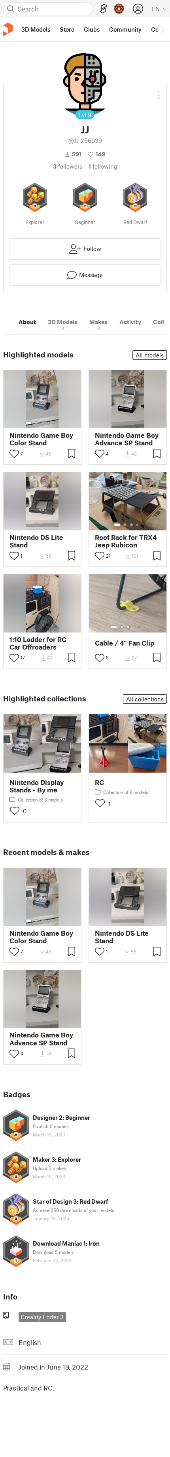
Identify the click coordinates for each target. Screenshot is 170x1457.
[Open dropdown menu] (159, 92)
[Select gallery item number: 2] (36, 422)
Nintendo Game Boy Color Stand (41, 438)
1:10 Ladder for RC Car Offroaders (37, 643)
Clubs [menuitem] (92, 29)
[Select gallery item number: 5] (54, 422)
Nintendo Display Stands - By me (36, 786)
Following (103, 166)
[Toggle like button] (14, 453)
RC (99, 782)
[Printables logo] (8, 29)
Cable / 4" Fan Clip (124, 643)
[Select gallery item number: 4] (49, 422)
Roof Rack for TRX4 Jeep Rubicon (126, 541)
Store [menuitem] (67, 29)
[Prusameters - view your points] (119, 9)
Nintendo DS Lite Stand (36, 541)
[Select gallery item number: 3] (42, 422)
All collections (145, 699)
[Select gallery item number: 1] (28, 422)
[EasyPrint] (104, 9)
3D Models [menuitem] (35, 29)
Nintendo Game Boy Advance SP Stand (127, 438)
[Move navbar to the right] (162, 29)
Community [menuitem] (125, 29)
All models (150, 355)
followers (67, 166)
